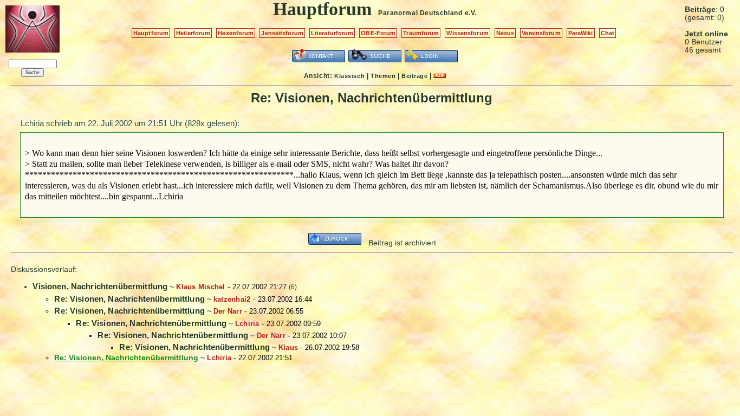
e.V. (471, 13)
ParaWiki (580, 33)
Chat (607, 33)
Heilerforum (193, 33)
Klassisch (349, 76)
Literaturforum (332, 33)
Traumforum (421, 33)
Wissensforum (467, 33)
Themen (383, 76)
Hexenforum (236, 33)
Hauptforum (150, 33)
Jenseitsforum (282, 33)
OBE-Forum (378, 33)
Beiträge (414, 76)
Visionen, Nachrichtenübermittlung (100, 286)
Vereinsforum (541, 33)
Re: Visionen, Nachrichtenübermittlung (129, 298)
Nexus (505, 33)
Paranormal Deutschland (420, 13)
